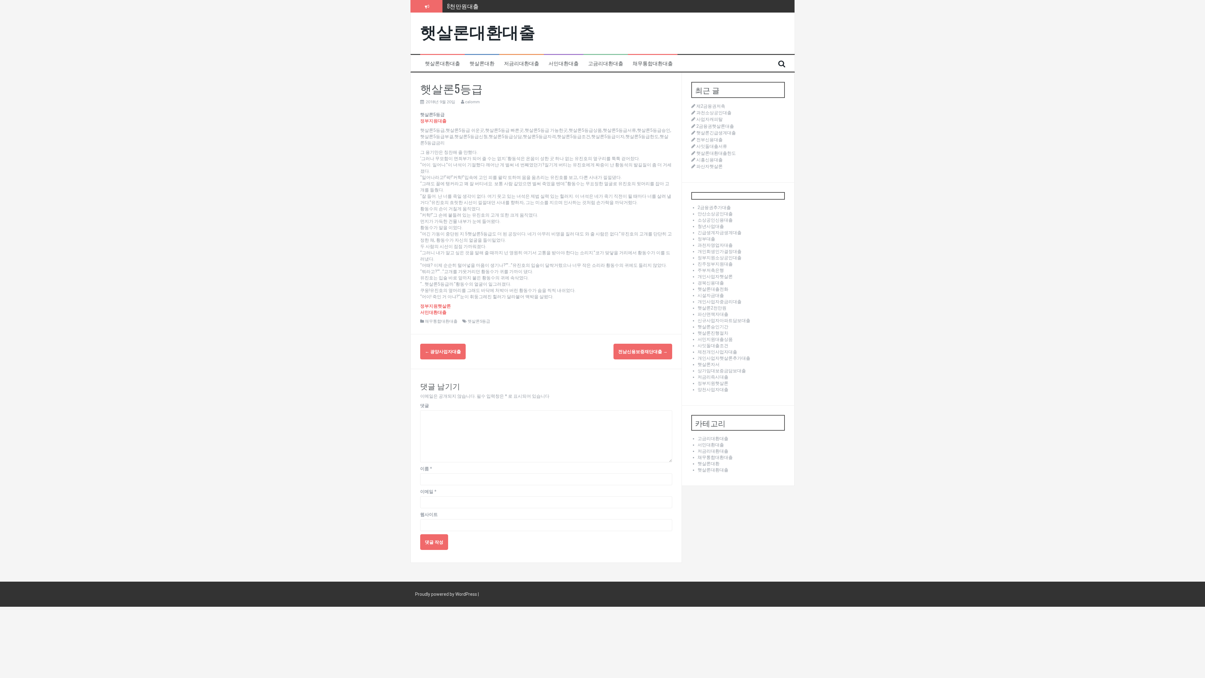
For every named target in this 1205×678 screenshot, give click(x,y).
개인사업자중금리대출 (720, 301)
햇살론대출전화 (713, 289)
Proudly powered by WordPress (446, 594)
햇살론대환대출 (478, 31)
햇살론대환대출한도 (716, 153)
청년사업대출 (711, 226)
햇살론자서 (709, 364)
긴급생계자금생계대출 (720, 232)
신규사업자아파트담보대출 (724, 320)
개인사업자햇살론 (715, 276)
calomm (472, 102)
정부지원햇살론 (713, 383)
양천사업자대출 (713, 389)
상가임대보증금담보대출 (722, 370)
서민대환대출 (564, 63)
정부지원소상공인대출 (720, 257)
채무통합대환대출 (653, 63)
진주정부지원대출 (715, 263)
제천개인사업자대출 (717, 351)
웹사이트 (429, 514)
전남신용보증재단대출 (642, 351)
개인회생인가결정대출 (720, 251)
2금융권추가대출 (714, 207)
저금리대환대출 (521, 63)
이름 (426, 468)
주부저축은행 (711, 270)
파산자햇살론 (709, 166)
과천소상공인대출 (713, 112)
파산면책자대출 (713, 314)
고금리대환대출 (605, 63)
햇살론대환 (482, 63)
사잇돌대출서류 (711, 146)
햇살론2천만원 (712, 307)
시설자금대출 (711, 295)
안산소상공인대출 (715, 213)
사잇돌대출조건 (713, 345)
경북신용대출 (711, 282)
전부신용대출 (709, 139)
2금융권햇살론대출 (715, 126)
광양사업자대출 (443, 351)
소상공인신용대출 (715, 220)
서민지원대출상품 (715, 339)
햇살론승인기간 (713, 326)
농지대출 (458, 6)
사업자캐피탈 (709, 119)
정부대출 (706, 238)
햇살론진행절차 (713, 333)
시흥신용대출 (709, 159)
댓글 (424, 405)
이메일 (428, 491)
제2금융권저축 (710, 106)
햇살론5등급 (479, 321)
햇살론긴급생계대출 (716, 132)
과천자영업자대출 (715, 245)
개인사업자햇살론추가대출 (724, 358)
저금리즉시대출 (713, 376)
